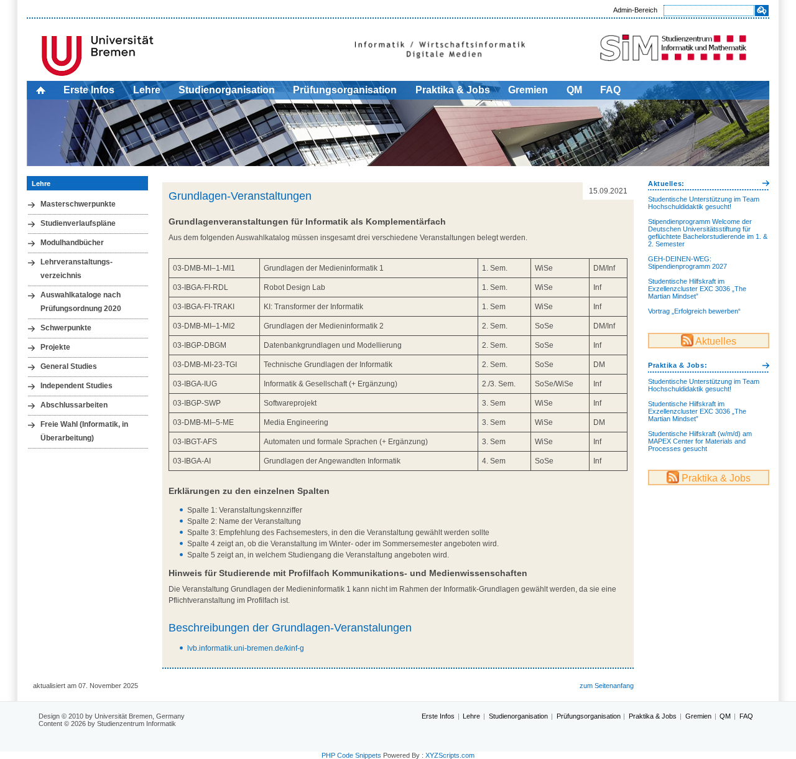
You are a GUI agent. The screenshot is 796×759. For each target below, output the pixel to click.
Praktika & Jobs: (677, 365)
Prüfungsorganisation (345, 90)
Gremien (528, 90)
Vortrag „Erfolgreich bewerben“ (694, 311)
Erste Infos (88, 90)
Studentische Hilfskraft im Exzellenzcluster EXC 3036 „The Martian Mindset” (697, 288)
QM (574, 90)
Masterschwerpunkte (78, 204)
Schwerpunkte (65, 328)
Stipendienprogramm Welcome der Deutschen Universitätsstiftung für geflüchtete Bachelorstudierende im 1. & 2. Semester (707, 233)
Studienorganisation (226, 90)
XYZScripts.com (449, 755)
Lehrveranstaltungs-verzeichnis (76, 268)
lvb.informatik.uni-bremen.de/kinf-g (245, 648)
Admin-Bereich (635, 10)
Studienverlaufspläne (78, 223)
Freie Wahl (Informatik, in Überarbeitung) (84, 431)
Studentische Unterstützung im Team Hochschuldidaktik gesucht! (703, 202)
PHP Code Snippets (351, 755)
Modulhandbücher (72, 242)
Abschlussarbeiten (74, 405)
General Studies (68, 366)
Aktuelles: (666, 183)
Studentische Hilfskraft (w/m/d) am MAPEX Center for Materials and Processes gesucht (700, 441)
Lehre (146, 90)
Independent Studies (76, 385)
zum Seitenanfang (607, 685)
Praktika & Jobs (452, 90)
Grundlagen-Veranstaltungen (240, 196)
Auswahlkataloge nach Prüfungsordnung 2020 (80, 301)
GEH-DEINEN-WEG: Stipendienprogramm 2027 (687, 262)
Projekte (55, 347)
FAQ (610, 90)
